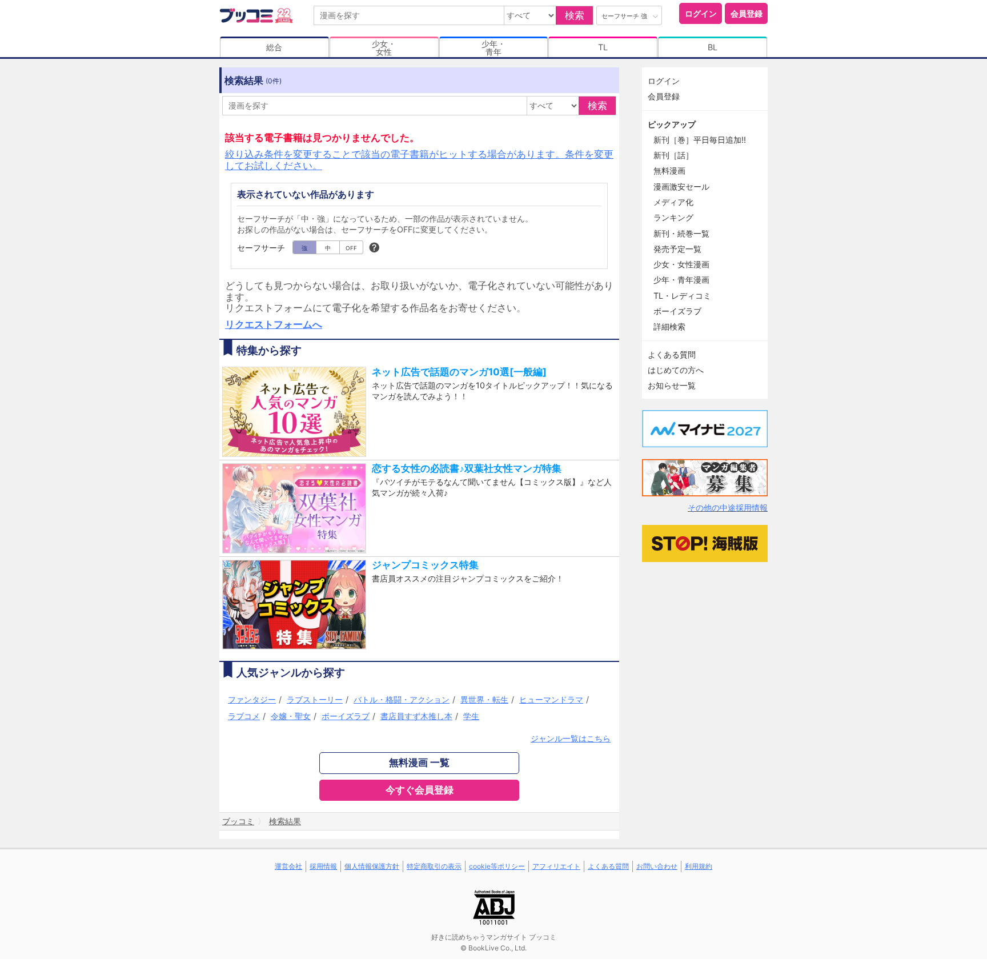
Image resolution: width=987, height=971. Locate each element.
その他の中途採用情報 (728, 507)
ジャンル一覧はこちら (571, 738)
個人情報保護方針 (371, 866)
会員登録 (747, 13)
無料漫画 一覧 (419, 762)
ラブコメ (244, 716)
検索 (574, 15)
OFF (351, 247)
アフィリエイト (556, 866)
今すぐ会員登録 (420, 790)
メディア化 (673, 202)
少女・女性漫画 (681, 264)
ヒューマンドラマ (551, 699)
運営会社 (288, 866)
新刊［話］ (673, 155)
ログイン (701, 13)
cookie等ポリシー (497, 866)
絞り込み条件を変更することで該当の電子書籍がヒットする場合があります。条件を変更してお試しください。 (419, 160)
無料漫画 (669, 170)
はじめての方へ (676, 370)
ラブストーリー (315, 699)
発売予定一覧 (677, 249)
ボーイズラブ (346, 716)
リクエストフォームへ (273, 324)
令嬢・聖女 (291, 716)
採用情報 (323, 866)
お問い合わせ (656, 866)
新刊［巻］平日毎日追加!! (699, 140)
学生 (471, 716)
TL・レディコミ (682, 295)
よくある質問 (672, 354)
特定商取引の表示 (434, 866)
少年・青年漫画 (681, 279)
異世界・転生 (484, 699)
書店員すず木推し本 (416, 716)
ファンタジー (252, 699)
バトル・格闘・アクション (402, 699)
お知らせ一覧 (672, 385)
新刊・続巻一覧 (681, 233)
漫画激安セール (681, 186)
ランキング (673, 217)
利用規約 (698, 866)
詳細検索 (669, 326)
